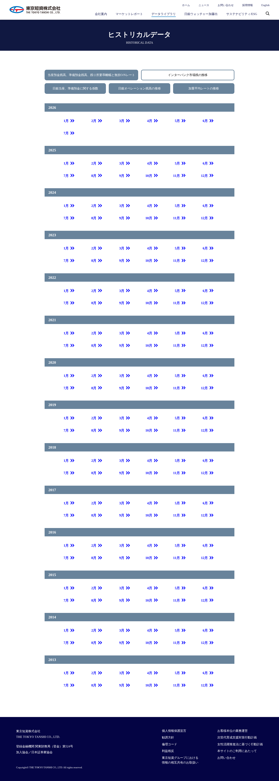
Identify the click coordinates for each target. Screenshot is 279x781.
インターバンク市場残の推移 (187, 75)
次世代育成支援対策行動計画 (237, 737)
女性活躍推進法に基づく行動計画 (240, 744)
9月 (121, 176)
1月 (66, 121)
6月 (205, 121)
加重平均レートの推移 (203, 88)
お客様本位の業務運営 (232, 730)
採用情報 (247, 5)
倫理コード (169, 744)
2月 (93, 121)
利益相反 (168, 751)
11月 (176, 176)
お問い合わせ (226, 5)
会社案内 (101, 14)
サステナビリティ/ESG (241, 14)
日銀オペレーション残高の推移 (139, 88)
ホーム (186, 5)
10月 (148, 176)
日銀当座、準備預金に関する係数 (75, 88)
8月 (93, 176)
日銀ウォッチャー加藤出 (201, 14)
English (265, 5)
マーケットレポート (129, 14)
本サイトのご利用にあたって (237, 751)
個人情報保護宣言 (174, 730)
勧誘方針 (168, 737)
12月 (204, 176)
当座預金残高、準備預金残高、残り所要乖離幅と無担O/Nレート (91, 75)
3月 (121, 121)
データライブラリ (163, 14)
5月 (177, 121)
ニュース (204, 5)
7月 (66, 133)
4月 (149, 121)
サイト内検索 (268, 13)
